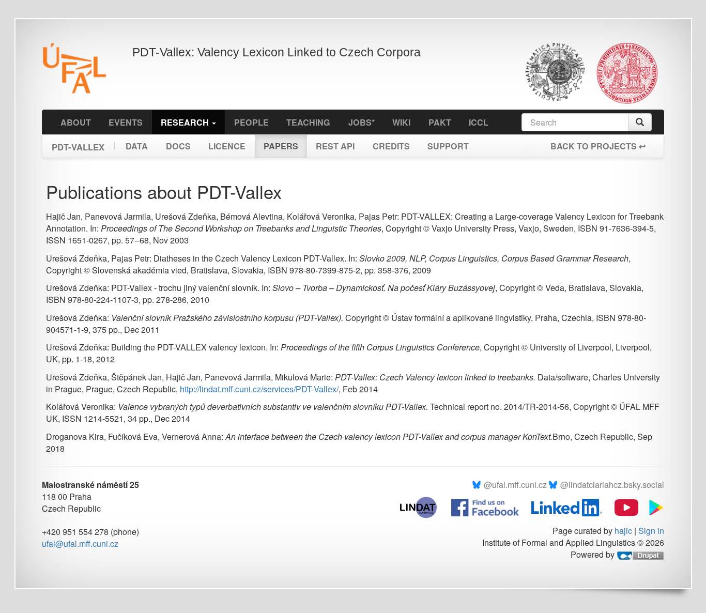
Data (137, 146)
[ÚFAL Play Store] (652, 506)
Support (448, 146)
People (251, 122)
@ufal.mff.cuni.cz (515, 485)
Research (186, 122)
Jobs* (361, 122)
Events (126, 122)
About (75, 122)
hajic (623, 531)
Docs (178, 146)
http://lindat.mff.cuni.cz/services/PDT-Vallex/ (259, 389)
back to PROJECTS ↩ (598, 146)
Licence (226, 146)
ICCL (478, 122)
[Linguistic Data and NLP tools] (423, 506)
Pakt (439, 122)
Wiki (401, 122)
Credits (391, 146)
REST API (335, 146)
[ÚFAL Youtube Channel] (621, 506)
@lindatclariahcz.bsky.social (612, 485)
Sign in (651, 531)
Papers (281, 146)
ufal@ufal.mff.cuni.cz (80, 543)
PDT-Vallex (78, 144)
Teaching (308, 122)
